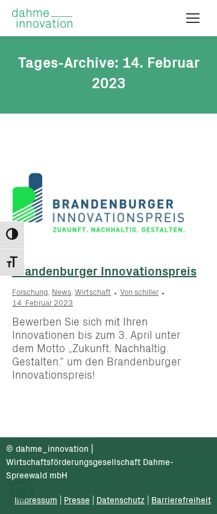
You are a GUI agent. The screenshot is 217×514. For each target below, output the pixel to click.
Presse (77, 501)
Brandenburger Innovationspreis (104, 273)
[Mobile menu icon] (193, 18)
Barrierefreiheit (181, 501)
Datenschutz (120, 501)
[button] (21, 492)
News (61, 293)
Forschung (30, 293)
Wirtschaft (93, 293)
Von (139, 293)
